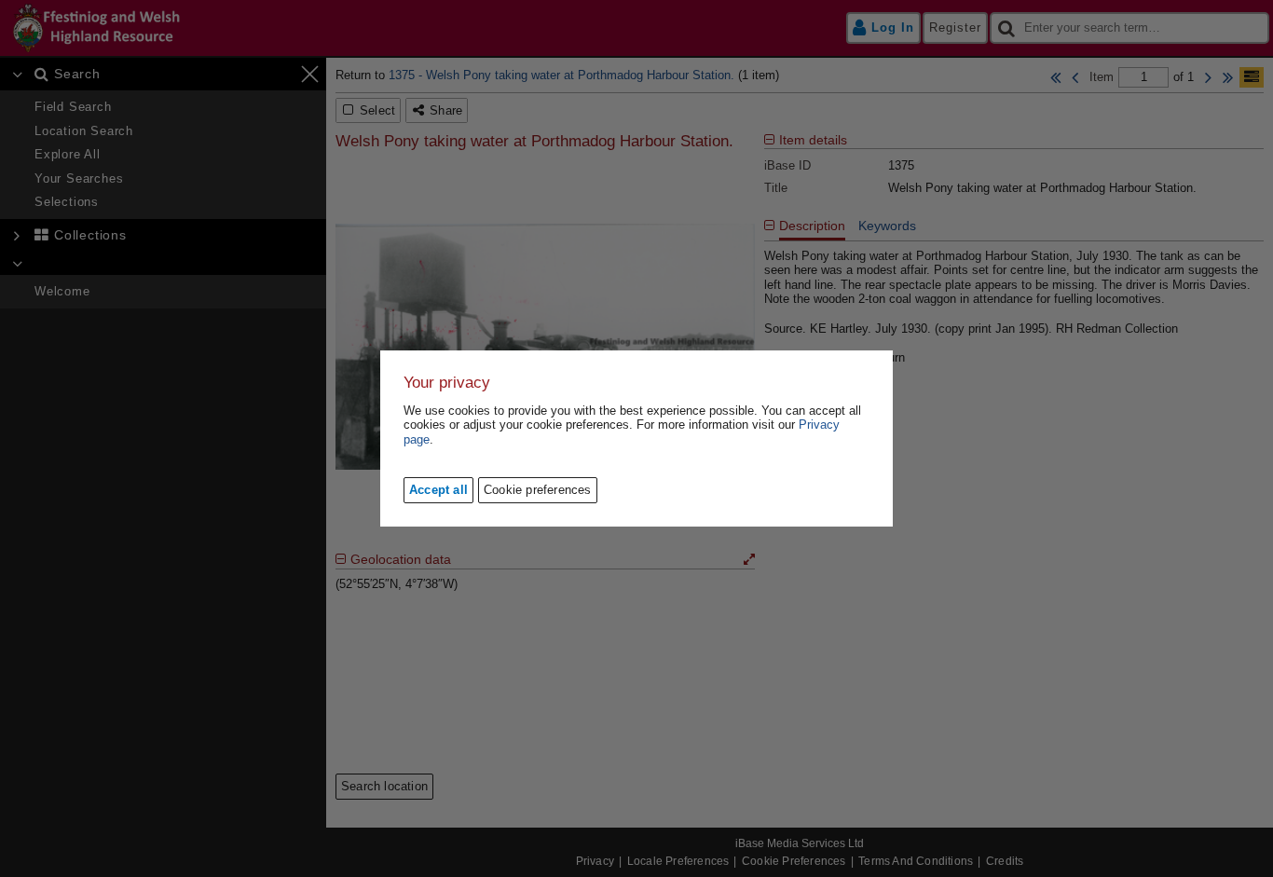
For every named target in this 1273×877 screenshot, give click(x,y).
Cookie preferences (538, 490)
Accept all (438, 490)
